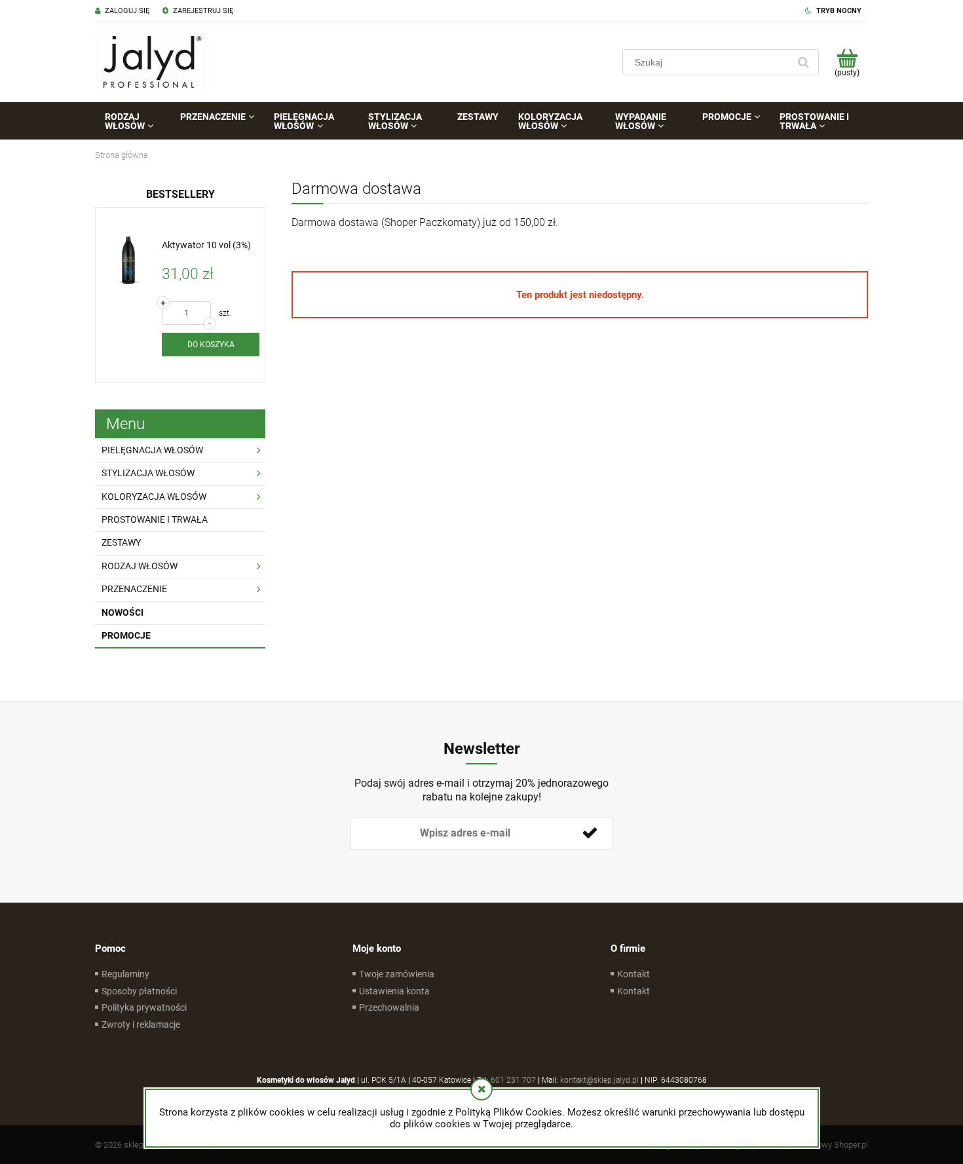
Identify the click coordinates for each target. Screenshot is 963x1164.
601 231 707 (513, 1080)
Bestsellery (180, 194)
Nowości (122, 612)
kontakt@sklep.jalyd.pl (599, 1080)
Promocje (126, 635)
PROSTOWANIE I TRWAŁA (155, 519)
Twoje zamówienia (396, 974)
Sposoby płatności (139, 991)
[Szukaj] (803, 62)
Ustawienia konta (394, 991)
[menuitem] (132, 121)
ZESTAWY (121, 542)
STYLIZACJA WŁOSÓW (148, 473)
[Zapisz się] (590, 833)
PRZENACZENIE (134, 589)
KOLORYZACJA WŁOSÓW (154, 496)
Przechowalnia (389, 1007)
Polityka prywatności (144, 1007)
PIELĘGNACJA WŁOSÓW (152, 450)
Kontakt (633, 974)
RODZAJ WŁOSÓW (140, 566)
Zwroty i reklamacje (141, 1024)
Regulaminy (125, 974)
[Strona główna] (150, 62)
